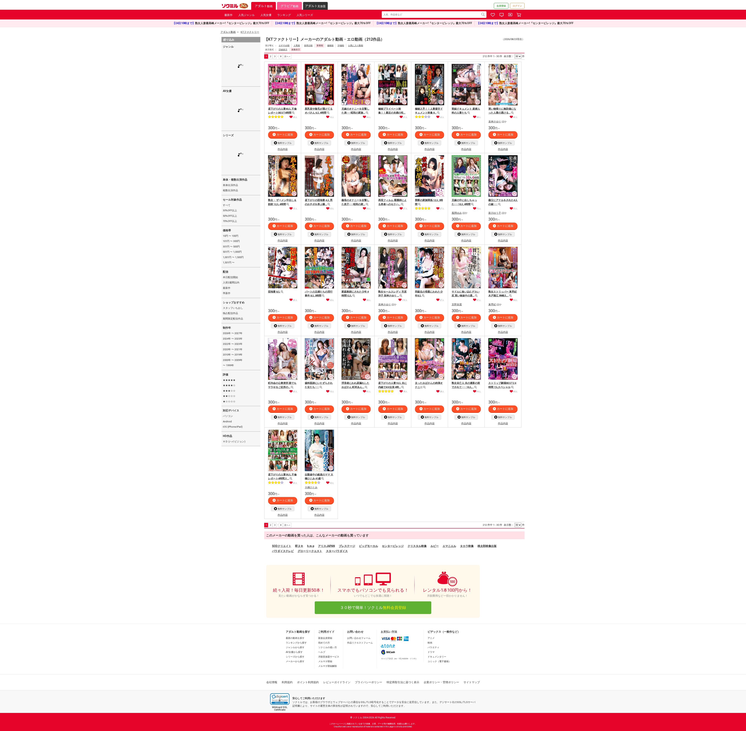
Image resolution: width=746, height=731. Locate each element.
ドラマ (431, 652)
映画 (430, 642)
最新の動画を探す (295, 638)
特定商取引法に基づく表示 (403, 682)
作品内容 (283, 149)
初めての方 (324, 642)
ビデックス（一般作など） (444, 631)
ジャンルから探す (295, 647)
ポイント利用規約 (308, 682)
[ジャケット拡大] (293, 112)
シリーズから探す (295, 656)
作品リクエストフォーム (360, 642)
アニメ (431, 638)
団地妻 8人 (274, 291)
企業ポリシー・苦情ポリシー (441, 682)
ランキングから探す (296, 642)
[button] (279, 699)
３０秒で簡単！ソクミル (373, 607)
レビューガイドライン (336, 682)
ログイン (517, 5)
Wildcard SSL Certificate (280, 708)
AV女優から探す (294, 652)
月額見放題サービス (328, 656)
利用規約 (287, 682)
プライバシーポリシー (368, 682)
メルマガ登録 (325, 661)
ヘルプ (321, 652)
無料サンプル (285, 143)
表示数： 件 (514, 56)
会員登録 (501, 5)
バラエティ (433, 647)
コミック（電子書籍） (439, 661)
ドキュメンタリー (437, 656)
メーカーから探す (295, 661)
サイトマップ (472, 682)
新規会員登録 (325, 638)
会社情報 (271, 682)
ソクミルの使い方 (327, 647)
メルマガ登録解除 (327, 666)
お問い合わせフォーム (358, 638)
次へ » (287, 56)
